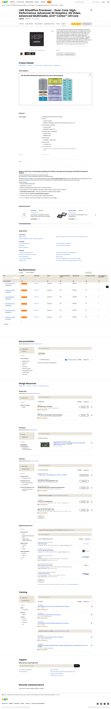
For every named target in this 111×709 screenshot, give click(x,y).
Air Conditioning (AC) (24, 243)
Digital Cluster (22, 236)
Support (63, 24)
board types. (34, 430)
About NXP (5, 703)
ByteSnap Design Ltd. (43, 558)
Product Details (29, 24)
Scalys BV (41, 545)
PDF (39, 219)
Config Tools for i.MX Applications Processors (50, 475)
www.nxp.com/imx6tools (65, 46)
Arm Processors (31, 5)
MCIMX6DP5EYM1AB (9, 297)
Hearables (21, 245)
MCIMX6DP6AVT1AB (10, 303)
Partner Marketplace (73, 584)
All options (24, 283)
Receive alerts (35, 18)
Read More (57, 694)
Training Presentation (48, 648)
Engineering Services (43, 386)
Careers (11, 703)
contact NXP (77, 48)
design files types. (35, 393)
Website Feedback (26, 707)
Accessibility (19, 707)
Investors (17, 703)
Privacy (3, 707)
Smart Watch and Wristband (63, 245)
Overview (21, 24)
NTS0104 (33, 210)
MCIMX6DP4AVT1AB (10, 283)
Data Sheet (7, 285)
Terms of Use (7, 707)
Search (77, 665)
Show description (7, 281)
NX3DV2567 (72, 210)
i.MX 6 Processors (54, 5)
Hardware (28, 386)
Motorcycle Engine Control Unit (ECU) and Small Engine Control (72, 236)
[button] (103, 2)
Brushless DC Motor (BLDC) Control (28, 254)
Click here (21, 198)
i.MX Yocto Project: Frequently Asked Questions (62, 671)
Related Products (48, 65)
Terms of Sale (14, 707)
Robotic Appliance (23, 247)
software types (34, 461)
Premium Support (37, 65)
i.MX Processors (23, 671)
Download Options (84, 475)
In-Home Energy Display (25, 258)
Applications (57, 65)
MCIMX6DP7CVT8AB (10, 317)
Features (30, 65)
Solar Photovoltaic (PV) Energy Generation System (69, 260)
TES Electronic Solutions (44, 567)
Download (83, 406)
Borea (40, 552)
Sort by (80, 359)
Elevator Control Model (56, 673)
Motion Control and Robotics (63, 254)
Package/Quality (87, 23)
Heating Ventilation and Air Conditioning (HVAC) (31, 238)
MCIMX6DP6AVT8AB (10, 310)
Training (58, 24)
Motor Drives (59, 256)
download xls (88, 272)
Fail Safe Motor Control (56, 675)
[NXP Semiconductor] (5, 2)
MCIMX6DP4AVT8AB (10, 290)
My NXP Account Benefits (38, 703)
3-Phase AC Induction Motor (26, 252)
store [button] (49, 2)
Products (8, 5)
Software (34, 386)
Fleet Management (24, 256)
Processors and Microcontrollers (19, 5)
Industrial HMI (22, 260)
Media (22, 703)
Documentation (38, 24)
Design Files (22, 386)
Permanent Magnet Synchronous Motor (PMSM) (68, 258)
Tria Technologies (43, 575)
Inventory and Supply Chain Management (66, 252)
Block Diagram (22, 65)
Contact (27, 703)
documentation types (36, 344)
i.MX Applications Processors (42, 5)
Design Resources (48, 24)
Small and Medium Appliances (63, 243)
